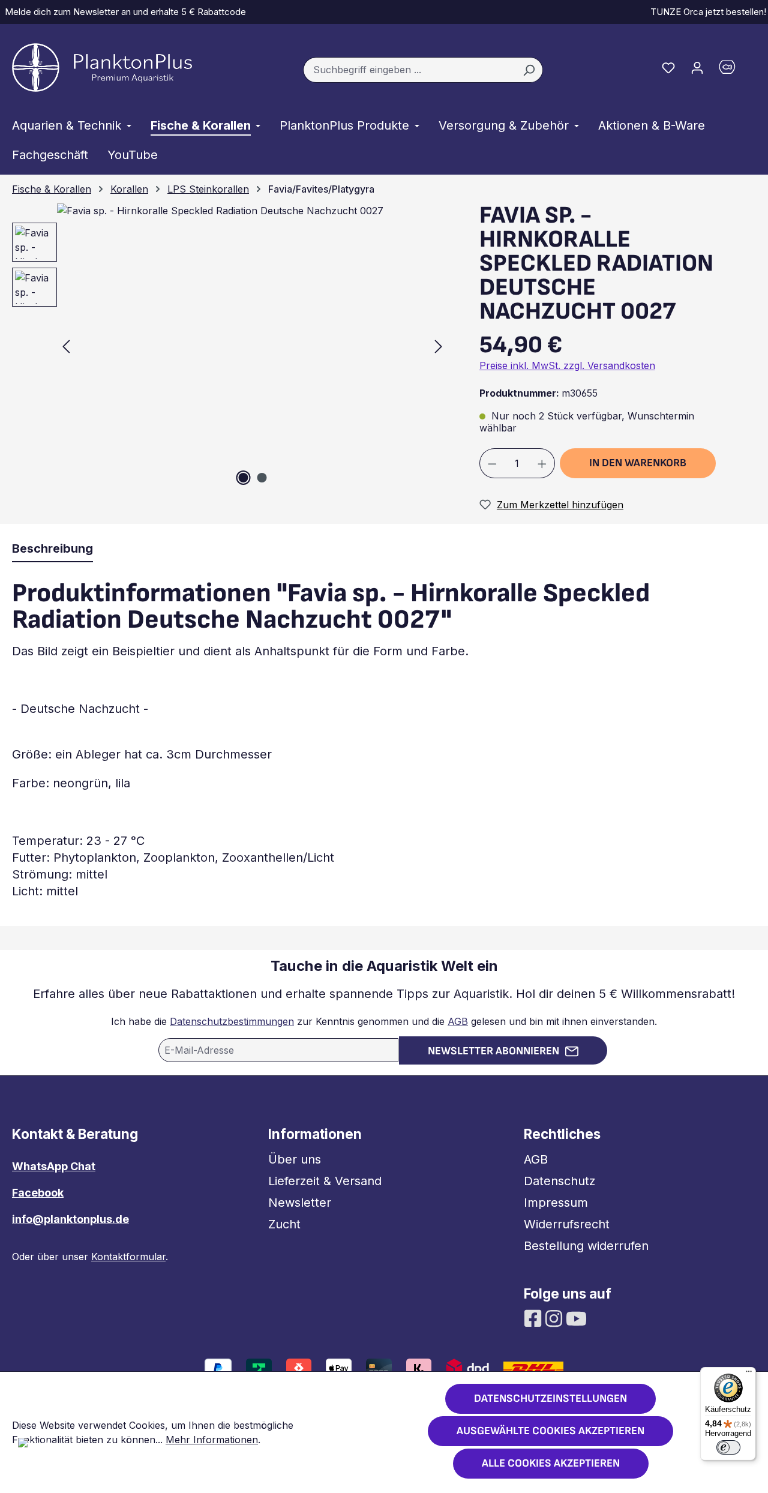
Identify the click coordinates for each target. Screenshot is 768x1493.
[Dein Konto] (697, 67)
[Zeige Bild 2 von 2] (261, 477)
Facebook (38, 1192)
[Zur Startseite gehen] (102, 67)
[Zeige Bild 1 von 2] (243, 477)
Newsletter (299, 1202)
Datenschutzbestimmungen (232, 1021)
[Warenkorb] (734, 70)
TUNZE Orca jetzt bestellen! (706, 11)
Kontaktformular (128, 1257)
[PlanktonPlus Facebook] (534, 1318)
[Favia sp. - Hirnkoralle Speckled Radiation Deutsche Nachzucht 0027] (252, 345)
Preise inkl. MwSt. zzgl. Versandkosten (567, 365)
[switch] (728, 1447)
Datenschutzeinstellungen (550, 1398)
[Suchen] (529, 70)
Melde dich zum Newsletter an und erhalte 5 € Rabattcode (123, 11)
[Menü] (749, 1374)
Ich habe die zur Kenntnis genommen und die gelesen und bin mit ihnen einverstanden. (384, 1021)
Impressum (556, 1202)
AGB (458, 1021)
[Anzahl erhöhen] (542, 463)
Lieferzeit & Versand (325, 1181)
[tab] (52, 549)
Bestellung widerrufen (586, 1246)
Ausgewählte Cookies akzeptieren (550, 1431)
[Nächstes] (439, 345)
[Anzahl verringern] (492, 463)
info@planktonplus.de (70, 1219)
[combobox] (409, 70)
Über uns (294, 1159)
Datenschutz (559, 1181)
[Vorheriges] (66, 345)
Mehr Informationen (212, 1440)
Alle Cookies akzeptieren (551, 1463)
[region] (224, 345)
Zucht (284, 1224)
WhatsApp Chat (53, 1166)
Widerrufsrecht (567, 1224)
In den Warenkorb (637, 463)
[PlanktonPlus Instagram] (555, 1318)
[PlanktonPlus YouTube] (576, 1318)
